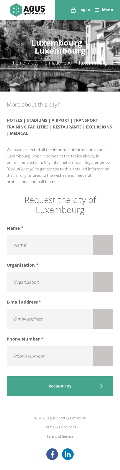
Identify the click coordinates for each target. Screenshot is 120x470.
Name (15, 228)
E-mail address (24, 302)
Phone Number (25, 339)
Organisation (22, 265)
